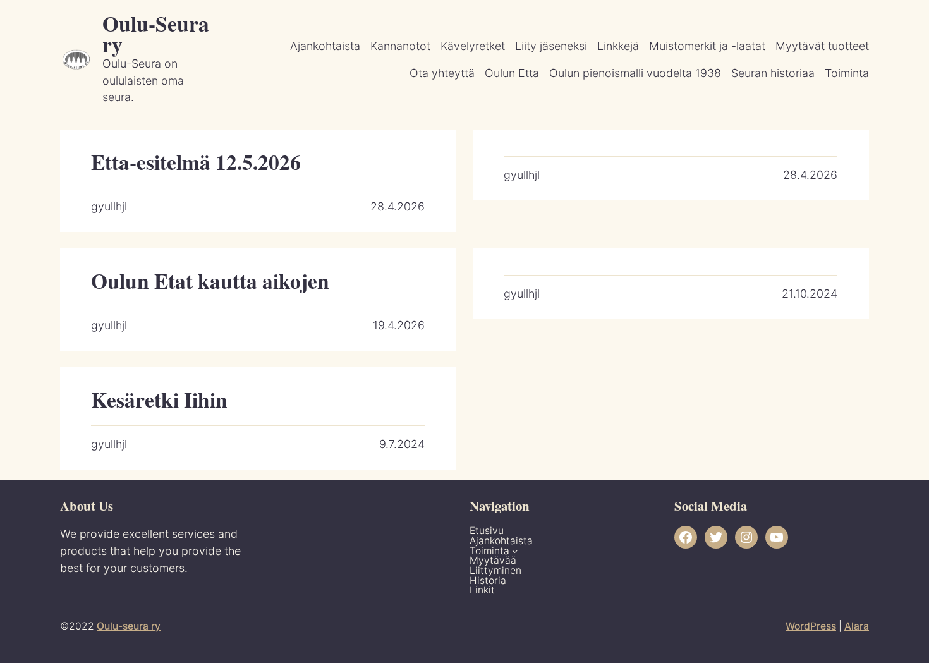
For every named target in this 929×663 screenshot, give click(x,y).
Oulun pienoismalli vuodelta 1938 (635, 73)
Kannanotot (400, 45)
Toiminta (847, 73)
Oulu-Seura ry (155, 33)
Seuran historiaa (773, 73)
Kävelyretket (472, 45)
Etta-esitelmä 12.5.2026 (196, 162)
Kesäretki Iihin (159, 399)
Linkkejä (618, 45)
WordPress (811, 626)
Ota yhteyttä (442, 73)
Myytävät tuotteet (822, 45)
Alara (856, 626)
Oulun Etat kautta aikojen (210, 280)
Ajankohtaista (325, 45)
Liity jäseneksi (551, 45)
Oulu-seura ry (129, 626)
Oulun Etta (512, 73)
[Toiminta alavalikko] (515, 551)
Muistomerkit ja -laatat (707, 45)
